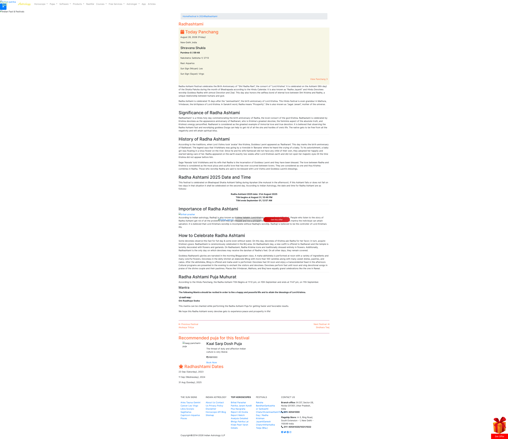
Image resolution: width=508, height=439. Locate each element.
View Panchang (318, 79)
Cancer (184, 405)
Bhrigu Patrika (238, 421)
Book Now (211, 362)
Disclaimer (211, 408)
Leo (190, 405)
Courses (100, 4)
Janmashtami (272, 412)
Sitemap (210, 415)
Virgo (195, 405)
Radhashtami (211, 16)
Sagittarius (186, 412)
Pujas (53, 4)
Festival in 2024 (197, 16)
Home (186, 16)
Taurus (189, 402)
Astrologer (132, 4)
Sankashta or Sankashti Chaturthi (265, 408)
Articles (152, 4)
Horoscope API (213, 412)
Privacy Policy (216, 405)
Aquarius (195, 415)
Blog (223, 412)
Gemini (197, 402)
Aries (183, 402)
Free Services (116, 4)
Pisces (184, 418)
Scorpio (190, 408)
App (144, 4)
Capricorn (185, 415)
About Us (210, 402)
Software (64, 4)
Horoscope (40, 4)
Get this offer (277, 219)
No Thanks (248, 219)
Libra (183, 408)
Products (78, 4)
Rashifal (90, 4)
